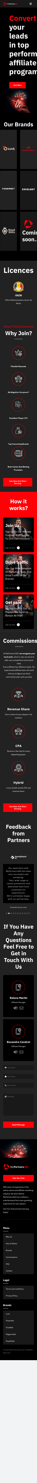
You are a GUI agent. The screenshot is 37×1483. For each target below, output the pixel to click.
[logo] (10, 3)
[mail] (21, 1020)
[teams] (15, 1020)
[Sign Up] (18, 535)
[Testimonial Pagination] (6, 925)
